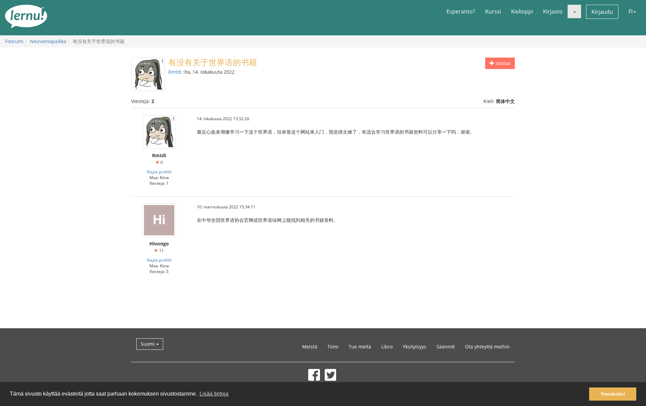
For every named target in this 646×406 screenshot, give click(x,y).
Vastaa (502, 63)
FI (631, 11)
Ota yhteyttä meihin (487, 346)
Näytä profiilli (159, 171)
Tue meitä (360, 346)
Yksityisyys (414, 346)
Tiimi (332, 346)
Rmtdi (175, 72)
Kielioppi (522, 11)
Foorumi (14, 41)
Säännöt (445, 346)
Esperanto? (460, 11)
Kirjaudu (602, 11)
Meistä (309, 346)
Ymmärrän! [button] (613, 394)
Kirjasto (553, 11)
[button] (574, 11)
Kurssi (493, 11)
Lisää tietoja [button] (214, 394)
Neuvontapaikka (48, 41)
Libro (387, 346)
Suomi (148, 344)
